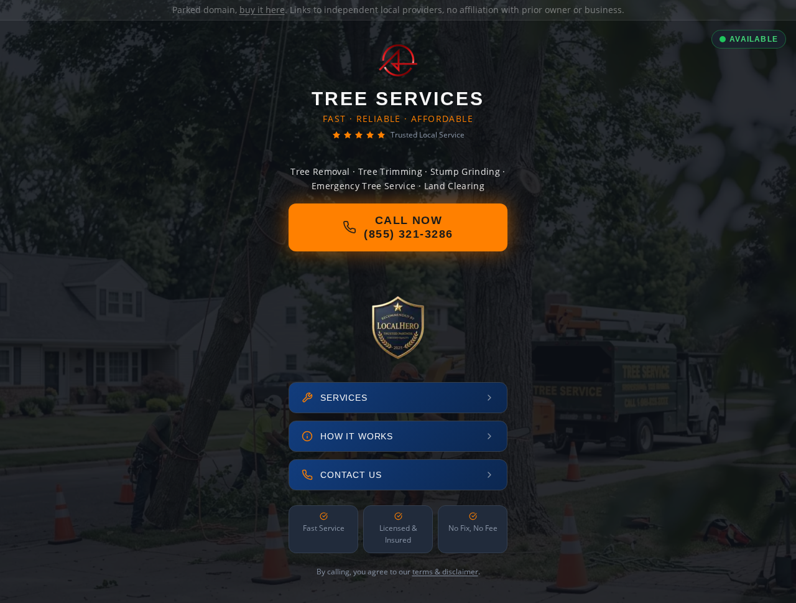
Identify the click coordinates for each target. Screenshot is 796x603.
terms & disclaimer (445, 571)
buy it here (262, 10)
